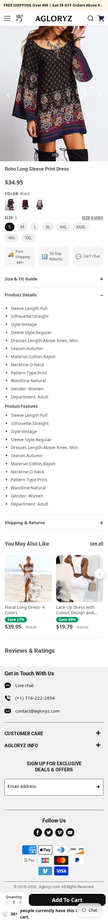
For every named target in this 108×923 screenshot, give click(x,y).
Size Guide (92, 217)
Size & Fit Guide (21, 279)
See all (96, 543)
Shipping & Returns (25, 522)
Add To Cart (67, 899)
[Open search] (90, 18)
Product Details (21, 295)
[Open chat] (19, 18)
